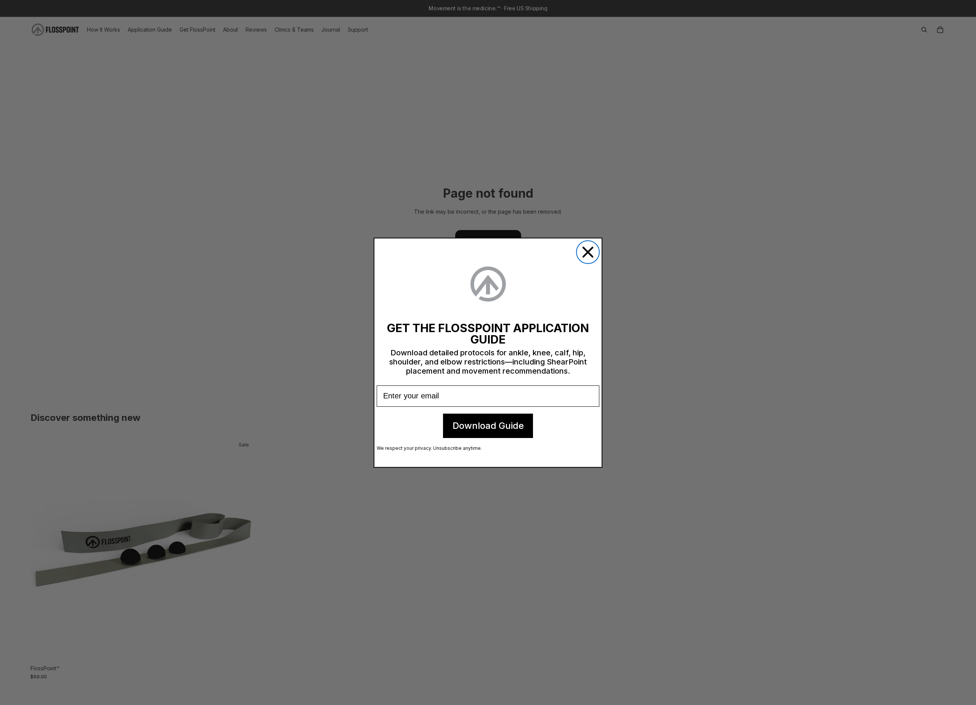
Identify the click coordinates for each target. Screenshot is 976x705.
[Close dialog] (587, 252)
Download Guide (488, 425)
